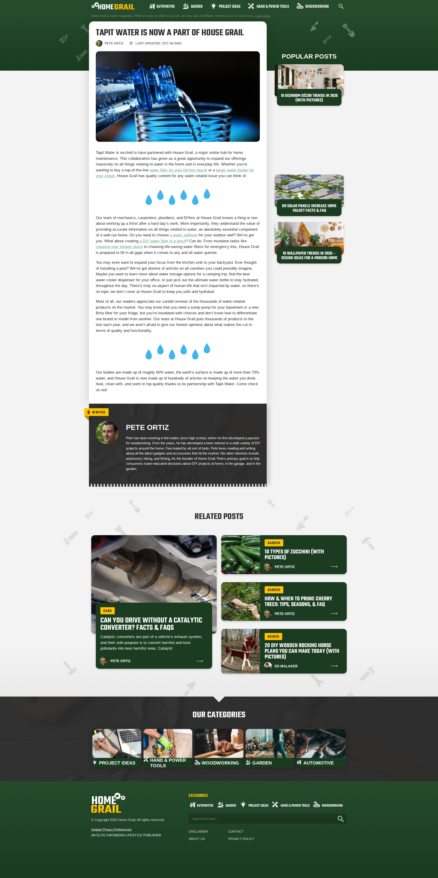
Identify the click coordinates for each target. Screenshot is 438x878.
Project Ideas (229, 6)
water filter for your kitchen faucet (178, 170)
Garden (197, 6)
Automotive (165, 6)
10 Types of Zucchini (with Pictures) (294, 555)
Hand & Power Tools (273, 6)
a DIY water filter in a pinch (163, 241)
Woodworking (317, 6)
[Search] (341, 819)
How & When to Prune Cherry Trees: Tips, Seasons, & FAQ (298, 602)
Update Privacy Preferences (111, 829)
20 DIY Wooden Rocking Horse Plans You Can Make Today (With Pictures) (302, 651)
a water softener (184, 235)
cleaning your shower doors (119, 247)
